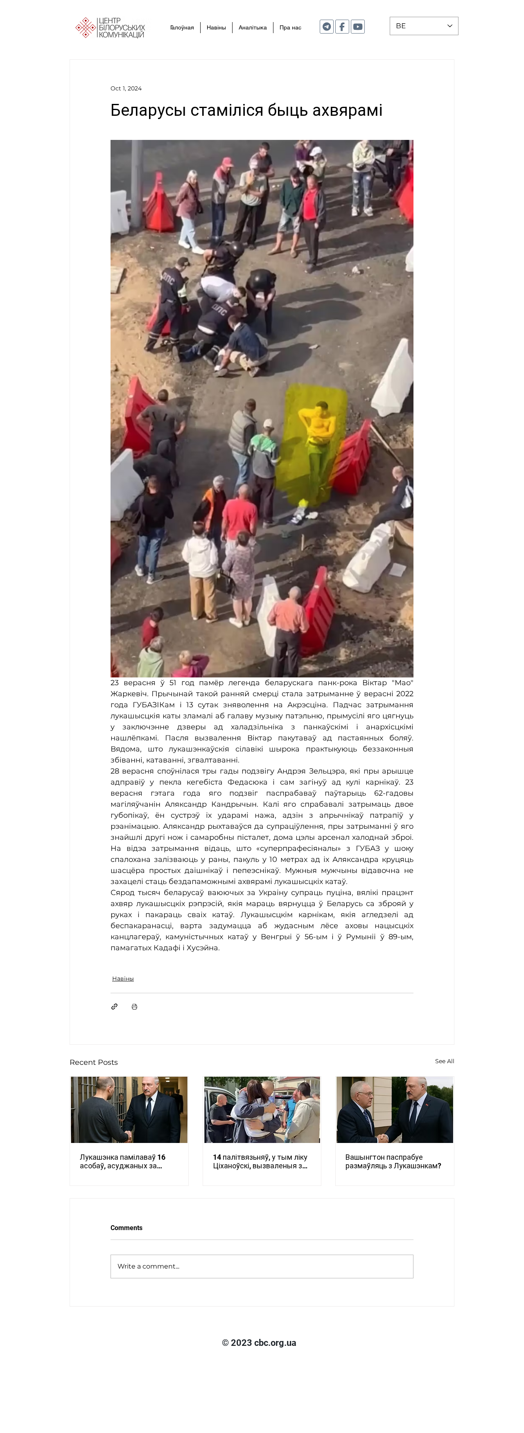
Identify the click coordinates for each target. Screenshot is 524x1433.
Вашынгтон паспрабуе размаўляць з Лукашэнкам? (393, 1161)
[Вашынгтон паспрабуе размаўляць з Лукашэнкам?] (395, 1110)
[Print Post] (134, 1006)
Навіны (123, 978)
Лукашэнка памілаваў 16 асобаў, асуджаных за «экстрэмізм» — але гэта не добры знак (127, 1161)
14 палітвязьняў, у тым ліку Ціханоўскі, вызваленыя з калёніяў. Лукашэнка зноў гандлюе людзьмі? (260, 1161)
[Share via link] (114, 1006)
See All (444, 1061)
